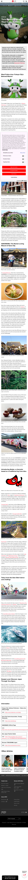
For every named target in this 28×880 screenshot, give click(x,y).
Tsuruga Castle (4, 504)
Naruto (8, 648)
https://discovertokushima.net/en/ (12, 745)
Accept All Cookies (14, 170)
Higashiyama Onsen (12, 555)
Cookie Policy (4, 149)
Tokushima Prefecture (6, 604)
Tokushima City (23, 603)
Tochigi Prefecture (6, 272)
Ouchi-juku (3, 541)
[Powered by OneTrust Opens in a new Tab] (22, 181)
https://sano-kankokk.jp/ (10, 721)
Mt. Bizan (9, 671)
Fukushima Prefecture (19, 495)
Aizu (9, 495)
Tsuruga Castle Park (17, 514)
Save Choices (14, 173)
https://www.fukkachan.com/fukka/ (13, 712)
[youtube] (26, 812)
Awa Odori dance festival (9, 614)
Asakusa (23, 307)
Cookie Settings (14, 177)
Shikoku (14, 604)
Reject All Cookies (14, 167)
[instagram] (23, 812)
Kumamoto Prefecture (19, 63)
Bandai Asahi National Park (12, 557)
